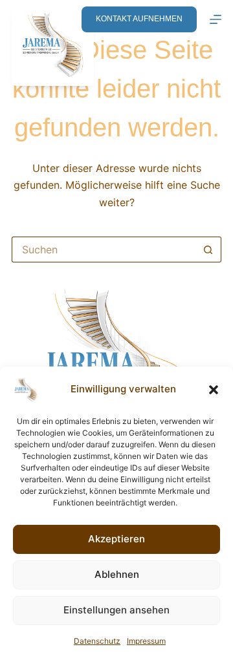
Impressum (146, 641)
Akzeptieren (116, 539)
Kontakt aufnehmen (139, 18)
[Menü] (215, 19)
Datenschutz (97, 641)
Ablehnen (116, 574)
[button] (213, 389)
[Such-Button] (208, 249)
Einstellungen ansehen (116, 610)
